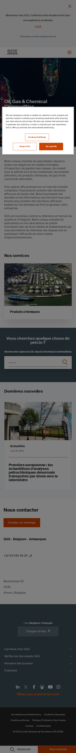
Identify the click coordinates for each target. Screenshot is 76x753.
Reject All (25, 146)
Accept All (51, 146)
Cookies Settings (37, 137)
